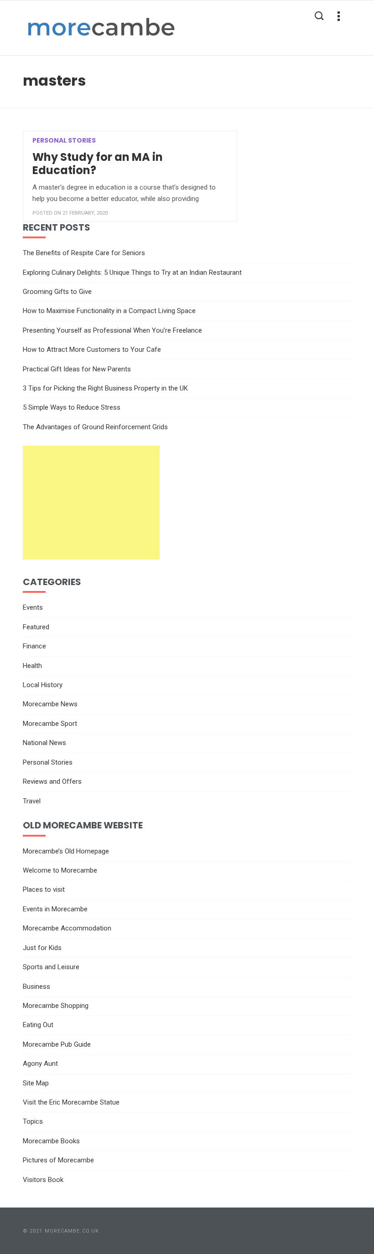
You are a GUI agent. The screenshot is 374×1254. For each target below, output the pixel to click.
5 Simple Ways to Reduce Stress (71, 407)
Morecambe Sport (50, 724)
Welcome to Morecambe (60, 870)
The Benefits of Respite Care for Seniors (84, 253)
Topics (33, 1121)
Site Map (36, 1083)
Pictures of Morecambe (58, 1160)
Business (36, 986)
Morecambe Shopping (55, 1006)
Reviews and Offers (52, 781)
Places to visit (44, 889)
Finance (34, 646)
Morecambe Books (51, 1141)
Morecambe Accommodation (67, 928)
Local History (42, 685)
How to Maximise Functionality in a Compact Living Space (109, 311)
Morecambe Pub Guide (57, 1044)
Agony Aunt (40, 1063)
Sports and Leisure (51, 967)
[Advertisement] (91, 503)
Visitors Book (43, 1180)
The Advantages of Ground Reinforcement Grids (95, 427)
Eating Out (38, 1025)
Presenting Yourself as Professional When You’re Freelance (112, 330)
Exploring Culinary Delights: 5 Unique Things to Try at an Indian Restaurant (132, 272)
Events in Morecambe (55, 909)
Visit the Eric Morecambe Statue (71, 1102)
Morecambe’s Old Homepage (66, 851)
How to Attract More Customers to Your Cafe (92, 349)
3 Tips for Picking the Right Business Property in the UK (105, 388)
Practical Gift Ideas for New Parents (77, 369)
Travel (32, 801)
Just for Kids (42, 948)
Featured (36, 627)
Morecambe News (50, 704)
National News (44, 743)
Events (33, 607)
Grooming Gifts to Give (57, 292)
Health (32, 666)
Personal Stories (48, 762)
